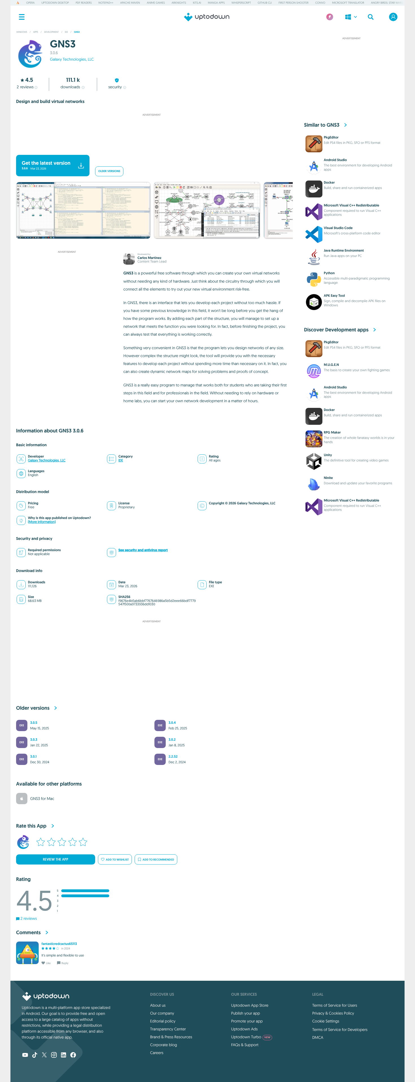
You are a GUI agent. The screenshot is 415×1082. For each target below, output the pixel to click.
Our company (162, 1013)
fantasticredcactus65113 (59, 944)
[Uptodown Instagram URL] (54, 1055)
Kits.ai (197, 3)
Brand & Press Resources (171, 1036)
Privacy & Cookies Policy (333, 1013)
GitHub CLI (265, 3)
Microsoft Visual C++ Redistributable (351, 205)
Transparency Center (168, 1029)
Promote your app (247, 1021)
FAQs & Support (244, 1044)
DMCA (317, 1037)
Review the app (55, 859)
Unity (328, 455)
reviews (25, 87)
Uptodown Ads (244, 1029)
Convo (320, 3)
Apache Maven (130, 3)
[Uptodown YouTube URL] (25, 1055)
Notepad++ (106, 3)
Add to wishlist (117, 859)
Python (329, 273)
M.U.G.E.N (331, 364)
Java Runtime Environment (344, 250)
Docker (329, 182)
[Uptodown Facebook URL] (73, 1055)
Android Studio (335, 160)
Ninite (328, 478)
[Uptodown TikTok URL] (34, 1055)
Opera (30, 3)
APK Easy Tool (334, 295)
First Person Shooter (294, 3)
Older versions (109, 171)
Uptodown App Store (249, 1005)
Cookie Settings (325, 1021)
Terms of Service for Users (334, 1005)
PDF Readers (84, 3)
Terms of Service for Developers (340, 1029)
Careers (156, 1052)
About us (158, 1005)
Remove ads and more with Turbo (149, 147)
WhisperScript (241, 3)
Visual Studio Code (338, 228)
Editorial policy (162, 1021)
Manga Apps (216, 3)
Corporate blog (163, 1044)
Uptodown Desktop (55, 3)
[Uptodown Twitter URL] (44, 1055)
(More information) (42, 522)
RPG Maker (332, 432)
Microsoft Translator (348, 3)
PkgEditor (331, 137)
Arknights (179, 3)
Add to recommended (158, 859)
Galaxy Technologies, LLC (72, 59)
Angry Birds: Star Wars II (388, 3)
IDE (120, 460)
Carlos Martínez (149, 257)
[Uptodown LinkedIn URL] (63, 1055)
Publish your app (245, 1013)
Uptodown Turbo (250, 1036)
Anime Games (156, 3)
